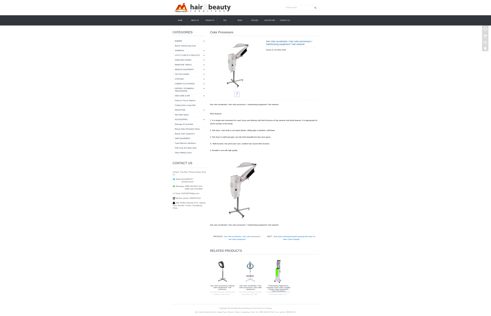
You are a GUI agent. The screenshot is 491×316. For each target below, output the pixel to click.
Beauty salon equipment (184, 134)
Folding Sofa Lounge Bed (185, 105)
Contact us (285, 20)
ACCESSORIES (181, 119)
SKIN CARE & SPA (182, 96)
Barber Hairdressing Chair (185, 46)
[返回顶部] (485, 49)
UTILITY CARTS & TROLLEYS (187, 55)
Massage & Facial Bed (184, 124)
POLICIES (254, 20)
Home (180, 20)
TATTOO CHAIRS (182, 74)
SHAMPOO (179, 50)
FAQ (224, 20)
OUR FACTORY (269, 20)
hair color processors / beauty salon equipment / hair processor (222, 287)
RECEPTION (180, 110)
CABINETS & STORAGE (185, 84)
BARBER (178, 41)
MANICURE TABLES (183, 65)
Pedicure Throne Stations (185, 100)
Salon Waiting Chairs (183, 153)
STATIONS (179, 79)
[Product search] (315, 7)
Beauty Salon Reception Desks (187, 129)
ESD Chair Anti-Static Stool (186, 148)
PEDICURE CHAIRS (183, 60)
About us (195, 20)
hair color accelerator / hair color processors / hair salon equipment (250, 287)
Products (210, 20)
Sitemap (269, 308)
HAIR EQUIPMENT (182, 138)
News (240, 20)
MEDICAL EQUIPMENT (184, 69)
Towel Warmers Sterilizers (185, 143)
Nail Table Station (182, 115)
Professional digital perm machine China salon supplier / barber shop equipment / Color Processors (279, 288)
